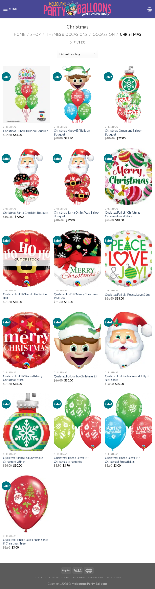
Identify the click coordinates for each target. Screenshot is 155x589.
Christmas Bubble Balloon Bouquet (25, 131)
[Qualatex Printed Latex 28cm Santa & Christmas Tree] (26, 504)
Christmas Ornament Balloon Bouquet (123, 132)
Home (19, 34)
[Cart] (149, 9)
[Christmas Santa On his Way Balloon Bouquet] (77, 176)
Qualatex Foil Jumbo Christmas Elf (75, 376)
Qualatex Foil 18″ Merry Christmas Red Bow (76, 296)
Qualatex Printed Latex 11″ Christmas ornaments (71, 459)
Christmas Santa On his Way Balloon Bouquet (77, 214)
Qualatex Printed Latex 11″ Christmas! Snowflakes (122, 459)
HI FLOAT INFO (61, 577)
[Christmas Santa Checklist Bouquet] (26, 176)
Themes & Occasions (66, 34)
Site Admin (114, 577)
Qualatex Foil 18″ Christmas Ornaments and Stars (122, 214)
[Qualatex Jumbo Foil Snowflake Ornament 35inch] (26, 422)
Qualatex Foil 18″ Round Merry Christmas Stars (22, 378)
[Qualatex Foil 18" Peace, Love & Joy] (128, 258)
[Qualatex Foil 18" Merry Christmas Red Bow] (77, 258)
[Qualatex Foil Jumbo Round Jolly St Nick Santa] (128, 340)
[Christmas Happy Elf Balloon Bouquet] (77, 94)
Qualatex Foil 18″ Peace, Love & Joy (127, 294)
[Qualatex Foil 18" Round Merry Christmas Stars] (26, 340)
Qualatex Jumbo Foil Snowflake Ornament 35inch (23, 459)
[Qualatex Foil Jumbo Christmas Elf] (77, 340)
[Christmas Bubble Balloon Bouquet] (26, 94)
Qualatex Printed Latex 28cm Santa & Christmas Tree (25, 541)
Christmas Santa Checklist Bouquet (25, 212)
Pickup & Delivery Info (88, 577)
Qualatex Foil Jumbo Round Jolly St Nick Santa (127, 378)
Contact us (42, 577)
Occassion (104, 34)
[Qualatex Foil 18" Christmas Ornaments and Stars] (128, 176)
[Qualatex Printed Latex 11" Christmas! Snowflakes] (128, 422)
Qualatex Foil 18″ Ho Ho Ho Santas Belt (25, 296)
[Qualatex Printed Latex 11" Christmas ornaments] (77, 422)
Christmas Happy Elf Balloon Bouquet (72, 132)
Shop (35, 34)
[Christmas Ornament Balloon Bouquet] (128, 94)
